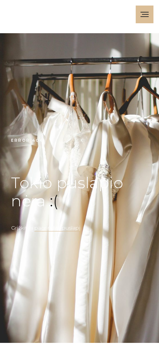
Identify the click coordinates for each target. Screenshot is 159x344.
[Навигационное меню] (145, 14)
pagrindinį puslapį (57, 227)
